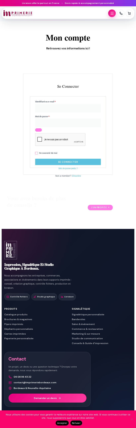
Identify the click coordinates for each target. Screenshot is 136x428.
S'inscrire (76, 176)
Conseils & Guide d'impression (90, 343)
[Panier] (129, 13)
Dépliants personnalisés (18, 328)
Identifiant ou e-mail (50, 101)
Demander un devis (45, 398)
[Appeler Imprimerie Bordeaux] (120, 13)
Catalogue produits (16, 314)
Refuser (76, 423)
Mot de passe (47, 116)
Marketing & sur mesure (86, 333)
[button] (100, 207)
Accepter (62, 423)
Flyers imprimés (13, 324)
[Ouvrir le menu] (112, 13)
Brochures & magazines (18, 319)
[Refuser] (132, 419)
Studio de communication (87, 338)
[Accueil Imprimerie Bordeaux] (54, 13)
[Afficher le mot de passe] (38, 130)
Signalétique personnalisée (88, 314)
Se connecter (68, 161)
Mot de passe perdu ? (68, 168)
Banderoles (78, 319)
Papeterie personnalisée (19, 338)
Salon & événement (83, 324)
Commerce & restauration (87, 328)
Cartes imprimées (15, 333)
